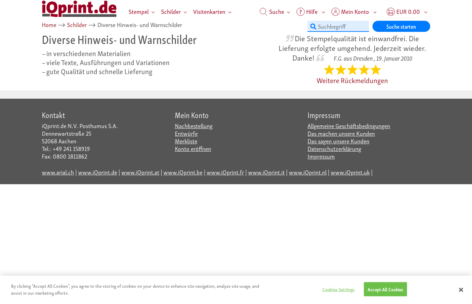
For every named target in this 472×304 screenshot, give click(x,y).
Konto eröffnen (193, 148)
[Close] (461, 290)
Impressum (321, 156)
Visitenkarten (209, 11)
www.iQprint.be (182, 172)
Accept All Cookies (385, 289)
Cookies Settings (338, 289)
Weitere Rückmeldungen (352, 80)
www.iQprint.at (140, 172)
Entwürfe (186, 133)
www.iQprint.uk (350, 172)
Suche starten (401, 26)
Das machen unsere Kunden (341, 133)
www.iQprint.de (97, 172)
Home (49, 24)
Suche (276, 11)
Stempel (139, 11)
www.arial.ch (58, 172)
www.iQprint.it (266, 172)
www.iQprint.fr (225, 172)
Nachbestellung (194, 125)
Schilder (171, 11)
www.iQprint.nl (308, 172)
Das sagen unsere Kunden (338, 140)
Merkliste (186, 140)
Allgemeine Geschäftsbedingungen (349, 125)
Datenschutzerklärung (334, 148)
